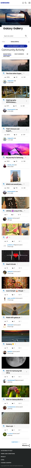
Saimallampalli (11, 380)
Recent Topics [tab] (7, 54)
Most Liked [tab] (6, 56)
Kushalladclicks (11, 407)
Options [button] (26, 42)
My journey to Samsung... (15, 158)
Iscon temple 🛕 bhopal (14, 291)
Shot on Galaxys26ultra (14, 399)
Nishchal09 (10, 325)
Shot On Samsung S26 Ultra (14, 372)
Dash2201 (9, 351)
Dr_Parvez (10, 433)
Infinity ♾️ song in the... (14, 211)
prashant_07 (10, 245)
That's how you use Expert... (13, 130)
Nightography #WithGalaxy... (11, 101)
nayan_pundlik (11, 298)
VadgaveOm (10, 81)
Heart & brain (11, 264)
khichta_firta (10, 165)
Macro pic (9, 426)
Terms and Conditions (8, 453)
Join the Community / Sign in (15, 46)
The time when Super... (14, 73)
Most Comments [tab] (19, 54)
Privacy (3, 456)
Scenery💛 (10, 344)
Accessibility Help (6, 450)
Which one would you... (14, 184)
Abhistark (9, 218)
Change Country (6, 462)
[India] (5, 2)
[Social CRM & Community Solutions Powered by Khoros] (26, 445)
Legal (2, 459)
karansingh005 (11, 109)
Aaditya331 (10, 271)
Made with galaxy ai (13, 317)
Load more (15, 442)
